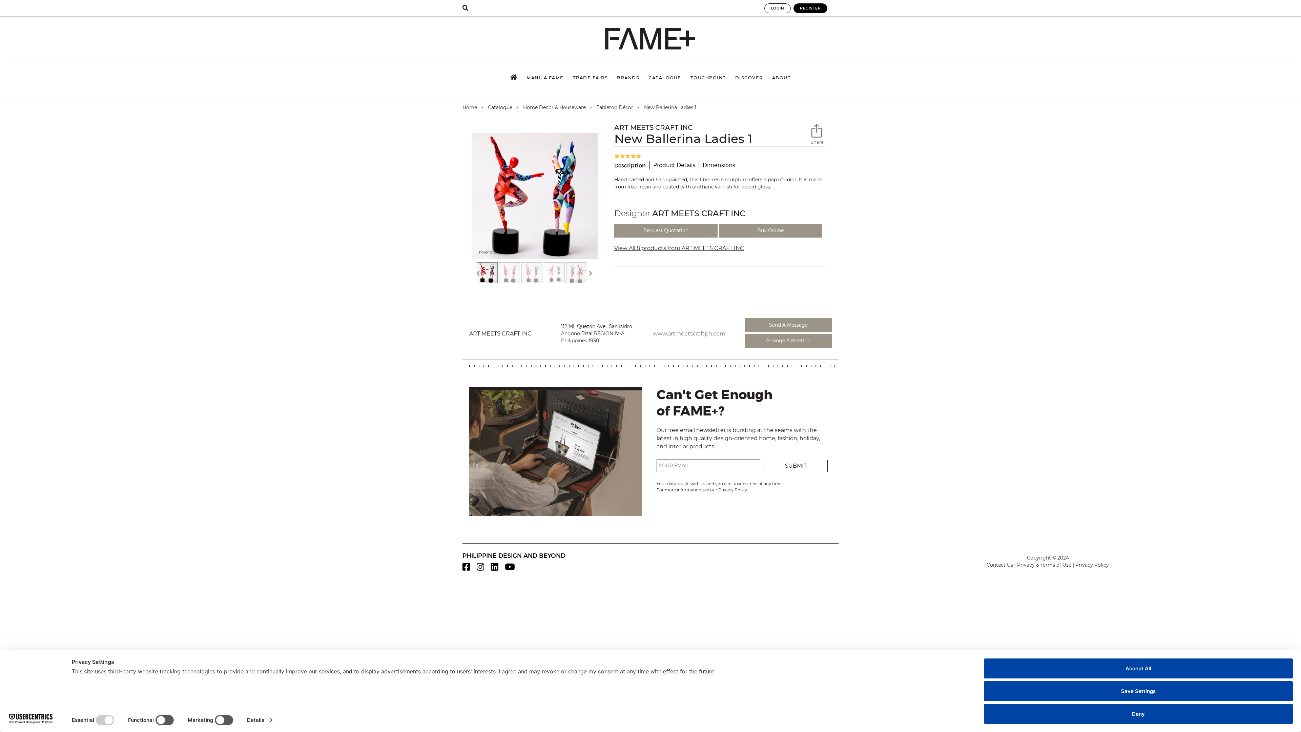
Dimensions (719, 165)
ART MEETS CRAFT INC (653, 127)
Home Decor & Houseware (554, 107)
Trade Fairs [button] (590, 77)
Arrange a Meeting (788, 341)
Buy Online (770, 230)
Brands (628, 77)
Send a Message (788, 325)
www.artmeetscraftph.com (689, 333)
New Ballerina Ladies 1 (670, 107)
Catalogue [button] (664, 77)
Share (817, 142)
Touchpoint (708, 77)
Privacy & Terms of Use (1044, 565)
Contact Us (1000, 565)
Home (469, 107)
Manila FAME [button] (545, 77)
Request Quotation (665, 230)
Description (630, 165)
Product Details (674, 165)
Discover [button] (749, 77)
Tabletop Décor (615, 107)
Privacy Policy (732, 489)
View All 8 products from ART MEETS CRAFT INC (679, 248)
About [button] (781, 77)
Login (777, 8)
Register (810, 8)
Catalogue (500, 107)
